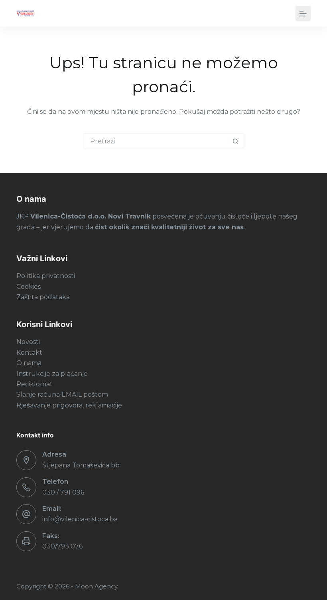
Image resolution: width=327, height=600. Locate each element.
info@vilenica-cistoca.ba (80, 519)
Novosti (28, 342)
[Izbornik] (303, 13)
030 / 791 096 (63, 492)
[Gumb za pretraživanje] (235, 141)
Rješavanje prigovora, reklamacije (69, 405)
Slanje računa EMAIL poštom (62, 394)
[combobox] (156, 141)
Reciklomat (34, 384)
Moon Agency (96, 586)
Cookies (28, 286)
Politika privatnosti (45, 276)
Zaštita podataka (43, 297)
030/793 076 (62, 546)
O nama (28, 363)
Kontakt (29, 352)
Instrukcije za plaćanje (52, 373)
